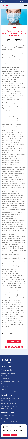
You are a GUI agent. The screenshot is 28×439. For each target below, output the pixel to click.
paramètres (7, 432)
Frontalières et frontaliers (9, 406)
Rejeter (14, 434)
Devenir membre (17, 1)
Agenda (3, 389)
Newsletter (4, 386)
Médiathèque (5, 384)
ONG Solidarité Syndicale (9, 409)
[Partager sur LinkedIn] (12, 347)
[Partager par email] (15, 347)
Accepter (7, 434)
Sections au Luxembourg (9, 403)
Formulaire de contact (11, 421)
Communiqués (6, 378)
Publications (5, 376)
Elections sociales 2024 (8, 392)
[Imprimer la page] (22, 347)
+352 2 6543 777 (9, 419)
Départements (5, 401)
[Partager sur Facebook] (6, 347)
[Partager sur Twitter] (9, 347)
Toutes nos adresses (7, 415)
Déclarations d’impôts (8, 373)
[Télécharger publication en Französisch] (13, 27)
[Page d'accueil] (7, 6)
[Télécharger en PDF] (19, 347)
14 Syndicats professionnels (10, 381)
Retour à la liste (14, 341)
